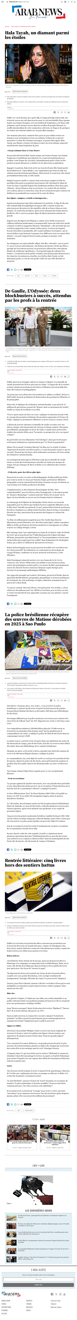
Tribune (28, 1304)
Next (69, 63)
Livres (18, 1110)
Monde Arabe (6, 1300)
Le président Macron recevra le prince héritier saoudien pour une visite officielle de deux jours (43, 1233)
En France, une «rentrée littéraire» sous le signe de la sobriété (55, 1143)
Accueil (7, 26)
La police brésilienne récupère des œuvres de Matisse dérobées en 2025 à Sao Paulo (38, 619)
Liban (18, 275)
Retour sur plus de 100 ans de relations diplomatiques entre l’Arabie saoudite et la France (43, 1225)
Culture (45, 275)
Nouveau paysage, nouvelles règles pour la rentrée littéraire (22, 1142)
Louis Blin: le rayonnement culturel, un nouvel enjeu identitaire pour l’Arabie (43, 1241)
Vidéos (28, 1310)
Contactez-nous (56, 1300)
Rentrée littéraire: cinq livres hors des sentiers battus (35, 863)
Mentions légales (56, 1307)
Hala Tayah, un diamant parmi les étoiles (24, 26)
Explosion (54, 275)
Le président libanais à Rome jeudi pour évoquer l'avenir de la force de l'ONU (43, 1250)
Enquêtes (29, 1300)
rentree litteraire (29, 1110)
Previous (7, 63)
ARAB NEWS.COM (13, 2)
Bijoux (36, 275)
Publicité (53, 1304)
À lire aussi (38, 1119)
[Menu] (3, 2)
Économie (5, 1310)
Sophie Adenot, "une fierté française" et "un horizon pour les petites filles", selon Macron (43, 1258)
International (6, 1307)
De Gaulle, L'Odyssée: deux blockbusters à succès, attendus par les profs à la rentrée (38, 295)
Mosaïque (29, 1307)
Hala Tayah (27, 275)
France (4, 1304)
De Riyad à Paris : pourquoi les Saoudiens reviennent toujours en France (42, 1216)
